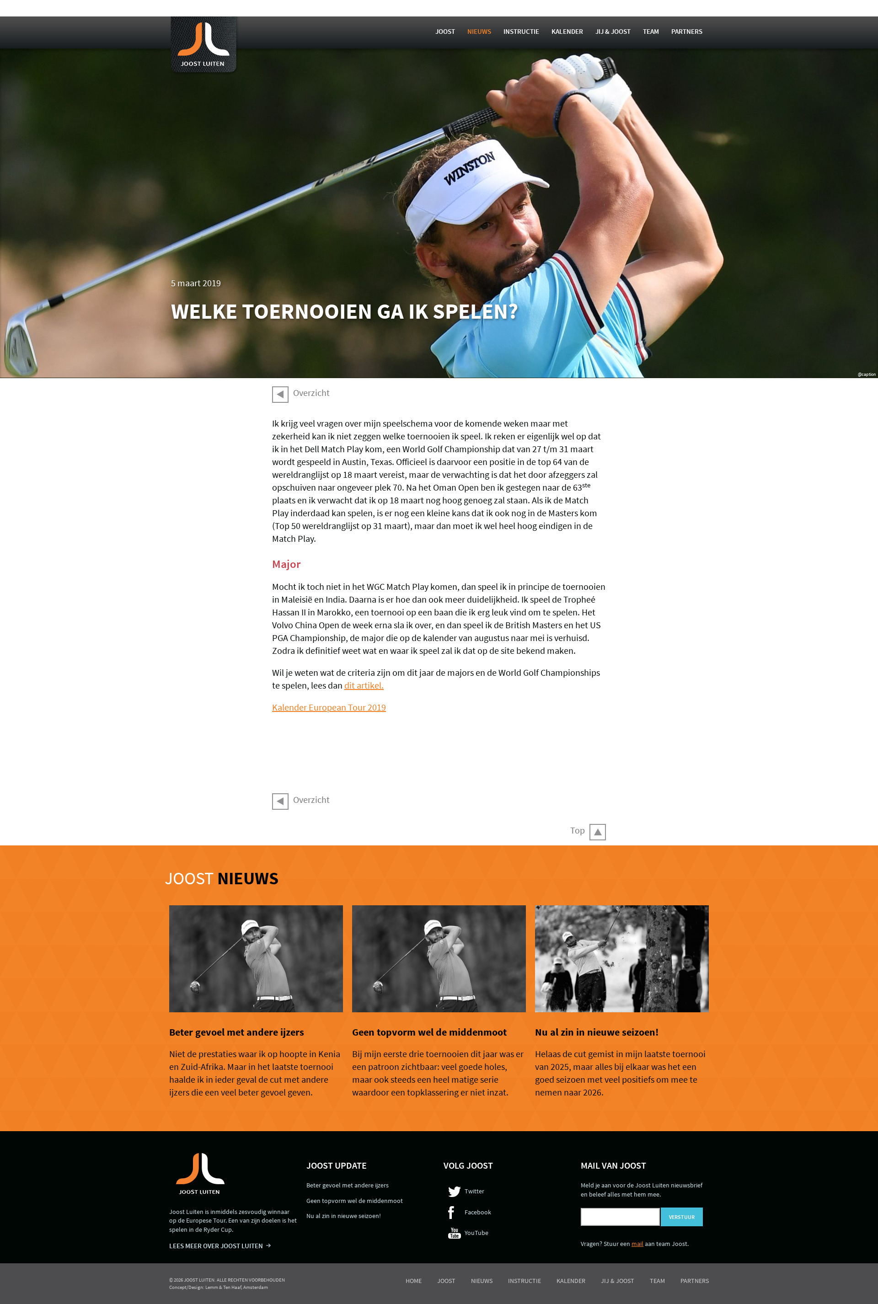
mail (637, 1244)
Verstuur (682, 1216)
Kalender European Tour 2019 (329, 707)
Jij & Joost (613, 31)
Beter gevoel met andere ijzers (236, 1032)
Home (414, 1281)
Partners (686, 31)
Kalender (567, 31)
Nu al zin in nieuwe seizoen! (596, 1032)
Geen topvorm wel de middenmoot (429, 1032)
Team (651, 31)
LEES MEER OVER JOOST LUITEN (216, 1245)
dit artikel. (364, 685)
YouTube (476, 1233)
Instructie (521, 31)
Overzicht (311, 392)
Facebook (478, 1212)
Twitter (474, 1191)
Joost (445, 31)
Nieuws (479, 31)
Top (577, 830)
